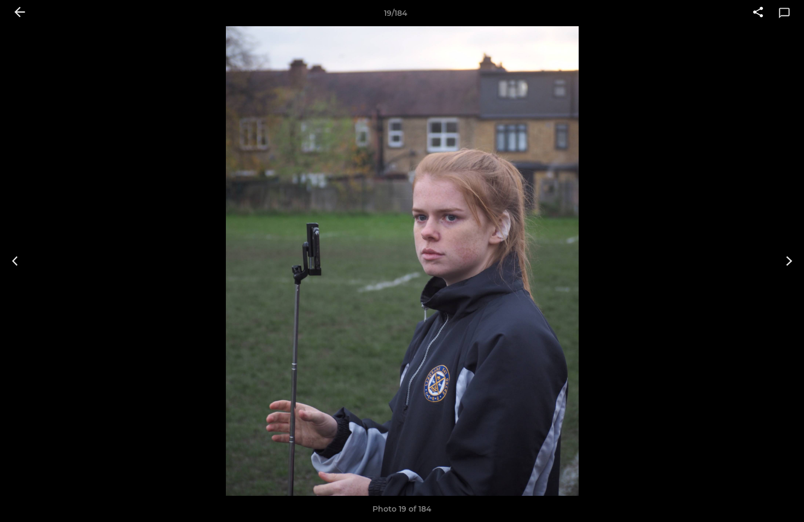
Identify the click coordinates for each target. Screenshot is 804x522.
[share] (758, 13)
